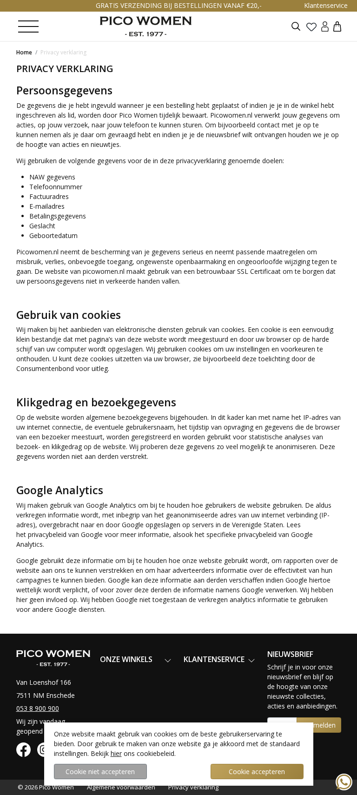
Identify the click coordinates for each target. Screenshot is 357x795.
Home (24, 52)
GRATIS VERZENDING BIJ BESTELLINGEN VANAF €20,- (179, 5)
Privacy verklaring (63, 52)
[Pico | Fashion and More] (146, 26)
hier (116, 753)
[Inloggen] (325, 26)
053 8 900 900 (37, 708)
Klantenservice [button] (326, 5)
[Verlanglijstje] (311, 26)
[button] (337, 26)
